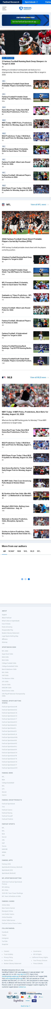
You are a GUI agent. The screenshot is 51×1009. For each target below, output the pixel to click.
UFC (3, 789)
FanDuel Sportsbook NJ (9, 746)
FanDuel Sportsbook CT (9, 719)
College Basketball (8, 783)
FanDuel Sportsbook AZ (9, 710)
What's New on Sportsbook (10, 621)
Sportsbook (30, 2)
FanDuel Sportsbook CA (9, 713)
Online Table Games (8, 920)
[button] (25, 22)
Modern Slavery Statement (10, 633)
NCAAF (11, 551)
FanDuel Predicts (7, 819)
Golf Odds (5, 675)
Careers (6, 951)
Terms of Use (8, 960)
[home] (25, 8)
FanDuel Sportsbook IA (9, 725)
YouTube (4, 941)
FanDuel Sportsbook (8, 804)
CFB (3, 840)
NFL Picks (5, 890)
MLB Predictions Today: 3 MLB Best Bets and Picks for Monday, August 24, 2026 (17, 138)
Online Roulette (7, 917)
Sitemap (4, 642)
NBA (19, 551)
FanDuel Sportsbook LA (9, 734)
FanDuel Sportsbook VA (9, 762)
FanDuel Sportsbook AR (9, 707)
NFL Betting (5, 887)
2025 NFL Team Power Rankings (12, 893)
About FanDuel (6, 618)
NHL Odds (5, 672)
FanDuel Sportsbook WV (9, 768)
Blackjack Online (7, 911)
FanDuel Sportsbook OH (9, 753)
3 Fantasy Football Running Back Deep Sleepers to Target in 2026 (17, 258)
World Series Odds (8, 691)
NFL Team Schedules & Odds (11, 896)
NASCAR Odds (6, 688)
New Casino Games (8, 908)
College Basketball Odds (10, 666)
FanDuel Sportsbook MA (9, 737)
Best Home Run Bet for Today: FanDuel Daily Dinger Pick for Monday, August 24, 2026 (17, 470)
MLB (32, 551)
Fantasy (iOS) (6, 864)
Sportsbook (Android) (9, 873)
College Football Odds (9, 663)
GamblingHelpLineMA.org (10, 976)
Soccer (4, 792)
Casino (4, 795)
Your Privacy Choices (40, 960)
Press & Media (38, 963)
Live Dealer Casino (8, 914)
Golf (3, 843)
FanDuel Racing (7, 813)
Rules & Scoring (7, 627)
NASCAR (4, 849)
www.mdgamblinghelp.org (13, 978)
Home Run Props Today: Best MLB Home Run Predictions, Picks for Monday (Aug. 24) (15, 112)
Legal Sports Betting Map (10, 636)
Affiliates (5, 639)
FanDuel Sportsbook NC (9, 743)
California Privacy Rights (40, 957)
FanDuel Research (11, 2)
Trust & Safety (8, 954)
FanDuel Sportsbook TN (9, 759)
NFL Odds (5, 651)
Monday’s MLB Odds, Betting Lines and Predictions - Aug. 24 (15, 507)
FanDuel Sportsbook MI (9, 740)
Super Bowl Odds (7, 654)
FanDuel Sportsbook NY (9, 749)
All (4, 551)
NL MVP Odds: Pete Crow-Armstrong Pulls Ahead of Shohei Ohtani (16, 482)
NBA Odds (5, 657)
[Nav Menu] (4, 8)
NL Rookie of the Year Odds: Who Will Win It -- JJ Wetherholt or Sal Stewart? (17, 495)
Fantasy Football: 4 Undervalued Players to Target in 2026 (14, 334)
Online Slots (6, 905)
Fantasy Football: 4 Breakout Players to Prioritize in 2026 (16, 176)
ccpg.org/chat (21, 974)
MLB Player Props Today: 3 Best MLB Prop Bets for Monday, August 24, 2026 (17, 189)
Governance (37, 951)
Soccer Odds (6, 684)
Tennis (4, 846)
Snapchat (5, 944)
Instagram (5, 938)
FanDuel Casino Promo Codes (11, 923)
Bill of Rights (37, 954)
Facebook (5, 932)
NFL (38, 551)
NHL (25, 551)
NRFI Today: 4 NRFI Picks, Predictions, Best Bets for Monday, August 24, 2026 (17, 124)
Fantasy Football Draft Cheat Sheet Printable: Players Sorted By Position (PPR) (16, 361)
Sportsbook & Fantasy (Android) (12, 867)
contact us (22, 987)
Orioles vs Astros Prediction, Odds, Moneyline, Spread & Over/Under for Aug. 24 (16, 534)
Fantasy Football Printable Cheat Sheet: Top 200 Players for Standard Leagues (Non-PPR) (16, 99)
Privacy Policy (8, 957)
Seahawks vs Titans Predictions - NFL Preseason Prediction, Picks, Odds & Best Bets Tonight (17, 297)
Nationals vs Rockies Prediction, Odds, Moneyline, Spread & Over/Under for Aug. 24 (15, 521)
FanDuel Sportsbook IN (9, 731)
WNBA (4, 852)
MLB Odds (5, 660)
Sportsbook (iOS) (7, 870)
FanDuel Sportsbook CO (9, 716)
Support (4, 615)
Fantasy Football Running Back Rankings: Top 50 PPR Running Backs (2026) (16, 348)
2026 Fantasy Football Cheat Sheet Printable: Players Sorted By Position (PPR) (16, 86)
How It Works (6, 624)
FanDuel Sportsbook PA (9, 756)
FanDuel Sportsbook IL (9, 728)
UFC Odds (5, 681)
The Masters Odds (8, 678)
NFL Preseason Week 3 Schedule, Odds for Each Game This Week (15, 150)
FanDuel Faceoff (7, 816)
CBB (3, 855)
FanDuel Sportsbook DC (9, 722)
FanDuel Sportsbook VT (9, 765)
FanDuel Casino (7, 810)
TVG (3, 807)
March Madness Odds (9, 669)
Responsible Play (7, 630)
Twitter (4, 935)
